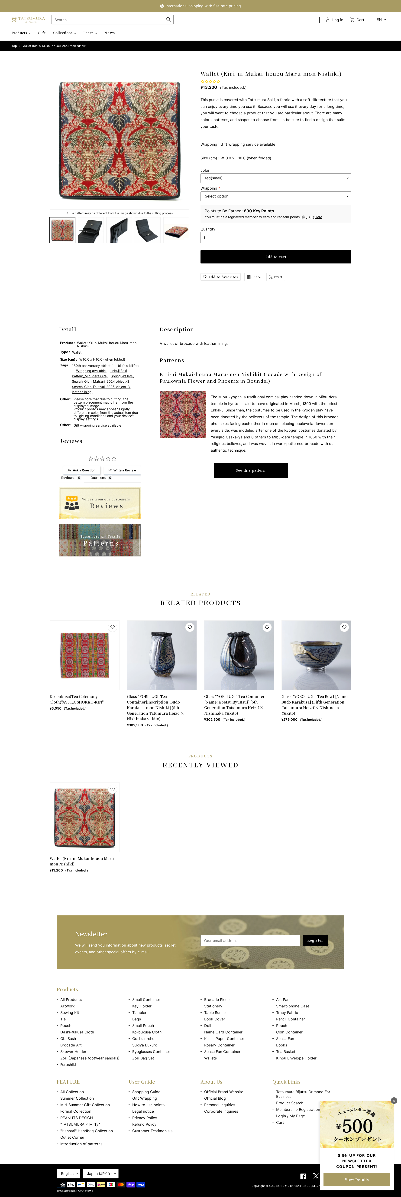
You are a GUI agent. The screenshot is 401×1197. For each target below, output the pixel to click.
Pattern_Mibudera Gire (89, 376)
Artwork (67, 1006)
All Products (71, 999)
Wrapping (210, 188)
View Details (357, 1179)
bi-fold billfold (128, 366)
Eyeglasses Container (151, 1051)
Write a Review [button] (124, 470)
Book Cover (214, 1019)
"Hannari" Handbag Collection (86, 1130)
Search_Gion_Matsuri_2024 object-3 (100, 381)
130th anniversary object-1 (93, 366)
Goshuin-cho (143, 1038)
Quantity (207, 229)
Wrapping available (91, 371)
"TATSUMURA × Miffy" (80, 1124)
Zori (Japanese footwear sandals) (90, 1058)
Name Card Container (223, 1032)
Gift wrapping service (239, 144)
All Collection (72, 1091)
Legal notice (143, 1111)
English (67, 1173)
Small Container (146, 999)
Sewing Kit (69, 1012)
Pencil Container (290, 1019)
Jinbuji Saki (118, 371)
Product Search (289, 1103)
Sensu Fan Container (222, 1051)
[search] (113, 19)
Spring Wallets (122, 376)
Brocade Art (71, 1045)
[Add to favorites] (112, 627)
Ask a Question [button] (84, 470)
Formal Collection (75, 1111)
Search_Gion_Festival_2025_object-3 (101, 387)
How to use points (148, 1104)
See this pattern (251, 470)
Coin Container (289, 1032)
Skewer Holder (73, 1051)
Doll (207, 1025)
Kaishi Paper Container (224, 1038)
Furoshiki (68, 1064)
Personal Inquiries (219, 1104)
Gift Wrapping (144, 1098)
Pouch (65, 1025)
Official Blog (215, 1098)
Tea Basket (285, 1051)
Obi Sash (68, 1038)
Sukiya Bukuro (144, 1045)
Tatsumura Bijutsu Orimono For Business (303, 1094)
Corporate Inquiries (221, 1111)
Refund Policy (144, 1124)
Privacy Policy (144, 1117)
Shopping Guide (146, 1091)
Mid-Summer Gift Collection (85, 1104)
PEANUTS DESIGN (76, 1117)
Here (318, 217)
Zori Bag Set (143, 1058)
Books (281, 1045)
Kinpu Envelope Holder (296, 1058)
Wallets (210, 1058)
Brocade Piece (217, 999)
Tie (63, 1019)
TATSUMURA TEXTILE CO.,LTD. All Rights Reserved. (310, 1185)
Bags (136, 1019)
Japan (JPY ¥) (99, 1173)
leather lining (81, 392)
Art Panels (285, 999)
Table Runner (215, 1012)
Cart (280, 1122)
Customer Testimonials (152, 1130)
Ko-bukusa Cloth (147, 1032)
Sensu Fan (285, 1038)
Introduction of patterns (81, 1143)
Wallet (76, 352)
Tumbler (139, 1012)
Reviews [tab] (67, 478)
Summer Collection (77, 1098)
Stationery (213, 1006)
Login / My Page (290, 1116)
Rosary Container (219, 1045)
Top (14, 46)
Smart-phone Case (292, 1006)
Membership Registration (298, 1109)
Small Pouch (143, 1025)
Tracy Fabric (287, 1012)
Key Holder (142, 1006)
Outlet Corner (72, 1137)
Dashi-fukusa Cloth (77, 1032)
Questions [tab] (98, 478)
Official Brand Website (223, 1091)
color (205, 170)
